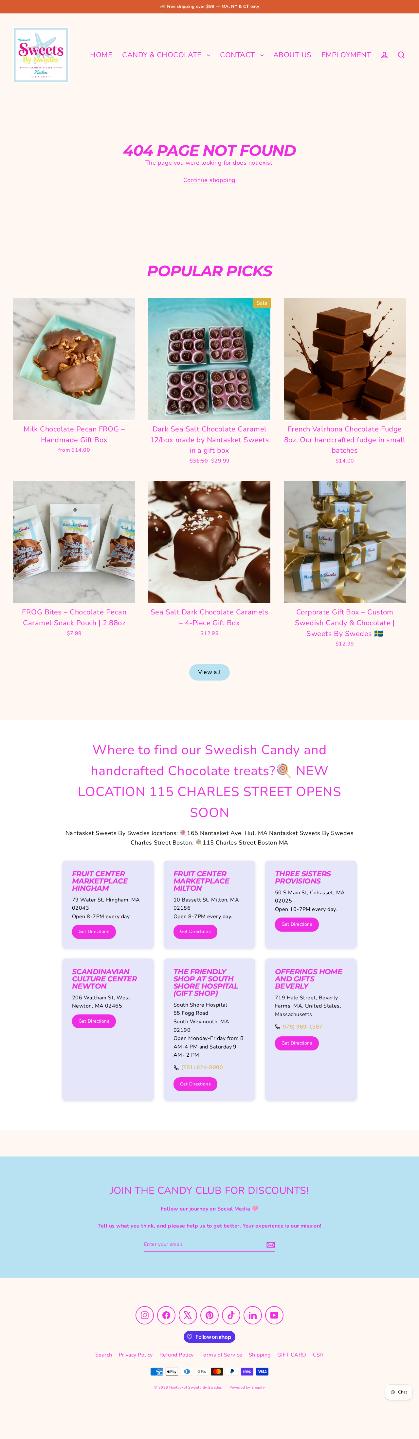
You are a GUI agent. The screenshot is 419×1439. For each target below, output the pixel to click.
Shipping (260, 1354)
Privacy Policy (136, 1354)
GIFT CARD (291, 1354)
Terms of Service (221, 1354)
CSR (318, 1354)
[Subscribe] (269, 1244)
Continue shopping (209, 180)
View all (209, 672)
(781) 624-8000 (202, 1067)
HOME (101, 55)
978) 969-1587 (303, 1026)
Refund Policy (176, 1354)
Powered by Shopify (247, 1387)
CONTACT (238, 55)
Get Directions (94, 931)
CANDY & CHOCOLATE (163, 55)
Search (103, 1354)
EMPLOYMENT (346, 55)
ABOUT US (292, 55)
